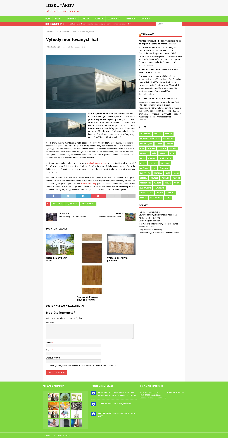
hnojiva (172, 148)
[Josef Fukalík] (93, 414)
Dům (47, 18)
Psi (154, 168)
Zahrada (71, 18)
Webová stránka (53, 358)
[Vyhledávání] (169, 23)
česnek (143, 198)
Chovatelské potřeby (150, 139)
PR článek (144, 168)
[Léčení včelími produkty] (53, 406)
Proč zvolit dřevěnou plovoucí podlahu (87, 298)
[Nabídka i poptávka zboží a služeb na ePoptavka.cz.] (76, 414)
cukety (159, 143)
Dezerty (169, 143)
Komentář (50, 322)
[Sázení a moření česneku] (65, 397)
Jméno (49, 342)
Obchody (145, 18)
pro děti (153, 163)
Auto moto (145, 134)
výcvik (168, 183)
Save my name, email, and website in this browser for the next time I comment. (83, 365)
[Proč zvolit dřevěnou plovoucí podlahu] (91, 264)
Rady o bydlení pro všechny (150, 229)
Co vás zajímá (146, 143)
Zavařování (160, 188)
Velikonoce (145, 183)
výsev (176, 183)
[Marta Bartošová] (93, 405)
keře (154, 153)
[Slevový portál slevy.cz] (53, 423)
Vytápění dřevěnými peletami (117, 259)
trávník (176, 178)
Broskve (158, 134)
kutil (172, 153)
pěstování (163, 168)
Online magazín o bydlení (149, 220)
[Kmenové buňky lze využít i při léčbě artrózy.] (65, 406)
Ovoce (143, 163)
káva (142, 158)
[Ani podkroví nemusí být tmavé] (76, 423)
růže (168, 173)
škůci (168, 198)
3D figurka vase (125, 403)
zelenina (170, 193)
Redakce (62, 47)
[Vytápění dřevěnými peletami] (121, 244)
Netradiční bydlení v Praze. (56, 259)
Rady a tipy (145, 173)
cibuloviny (168, 139)
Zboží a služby (88, 204)
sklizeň (143, 178)
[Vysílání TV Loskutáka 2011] (53, 414)
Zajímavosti (114, 18)
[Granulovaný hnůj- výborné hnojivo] (76, 406)
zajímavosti (71, 204)
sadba (176, 173)
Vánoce (157, 183)
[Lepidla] (65, 423)
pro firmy (57, 204)
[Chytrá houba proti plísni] (76, 397)
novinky (152, 158)
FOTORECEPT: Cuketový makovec (154, 98)
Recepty (99, 18)
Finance (162, 148)
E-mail (49, 350)
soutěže (154, 178)
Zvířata (85, 18)
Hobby (58, 18)
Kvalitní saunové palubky (149, 212)
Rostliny (158, 173)
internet (144, 153)
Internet (130, 18)
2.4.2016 (52, 47)
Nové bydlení (166, 158)
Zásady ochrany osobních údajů (153, 398)
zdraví (160, 193)
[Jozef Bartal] (93, 394)
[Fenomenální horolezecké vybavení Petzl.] (65, 414)
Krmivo (163, 153)
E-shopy (151, 148)
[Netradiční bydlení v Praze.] (60, 244)
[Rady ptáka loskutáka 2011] (53, 397)
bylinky (168, 134)
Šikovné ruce (156, 198)
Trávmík (165, 178)
